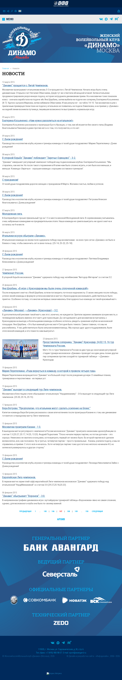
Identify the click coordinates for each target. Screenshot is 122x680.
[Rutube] (117, 19)
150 (87, 511)
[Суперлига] (61, 3)
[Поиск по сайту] (12, 11)
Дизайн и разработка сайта (81, 656)
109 (76, 511)
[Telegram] (111, 19)
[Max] (106, 19)
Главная (5, 68)
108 (68, 511)
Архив (61, 519)
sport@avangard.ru (77, 652)
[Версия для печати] (16, 11)
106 (53, 511)
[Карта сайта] (8, 11)
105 (45, 511)
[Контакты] (4, 11)
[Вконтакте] (101, 19)
